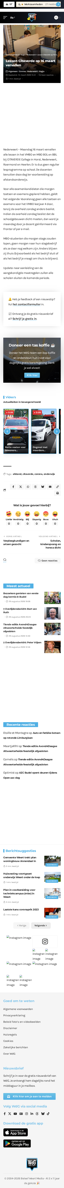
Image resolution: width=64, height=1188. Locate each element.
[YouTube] (15, 1114)
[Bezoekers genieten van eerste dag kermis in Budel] (52, 598)
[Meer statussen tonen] (58, 4)
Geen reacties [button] (49, 560)
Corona (22, 71)
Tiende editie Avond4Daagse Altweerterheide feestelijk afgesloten (19, 628)
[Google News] (21, 1114)
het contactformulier (27, 304)
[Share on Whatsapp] (28, 487)
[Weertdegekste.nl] (32, 17)
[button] (6, 17)
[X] (10, 1114)
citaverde (28, 474)
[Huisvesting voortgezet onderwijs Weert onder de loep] (52, 877)
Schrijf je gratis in (24, 318)
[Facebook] (4, 1114)
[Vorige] (7, 431)
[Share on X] (20, 487)
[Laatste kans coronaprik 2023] (52, 913)
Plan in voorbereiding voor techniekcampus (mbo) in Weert (19, 893)
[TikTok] (48, 1114)
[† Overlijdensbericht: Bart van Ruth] (52, 613)
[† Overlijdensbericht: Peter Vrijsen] (52, 647)
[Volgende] (56, 431)
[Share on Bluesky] (42, 487)
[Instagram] (26, 1114)
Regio (41, 71)
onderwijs (49, 474)
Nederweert (32, 71)
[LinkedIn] (32, 1114)
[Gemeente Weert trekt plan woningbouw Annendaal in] (52, 861)
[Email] (50, 487)
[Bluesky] (43, 1114)
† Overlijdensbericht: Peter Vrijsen (22, 642)
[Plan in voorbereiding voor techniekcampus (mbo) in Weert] (52, 893)
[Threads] (37, 1114)
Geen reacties (47, 75)
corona (38, 474)
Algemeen (12, 71)
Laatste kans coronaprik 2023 (21, 909)
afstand (17, 474)
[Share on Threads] (35, 487)
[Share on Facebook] (13, 487)
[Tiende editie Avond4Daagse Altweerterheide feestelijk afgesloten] (52, 629)
